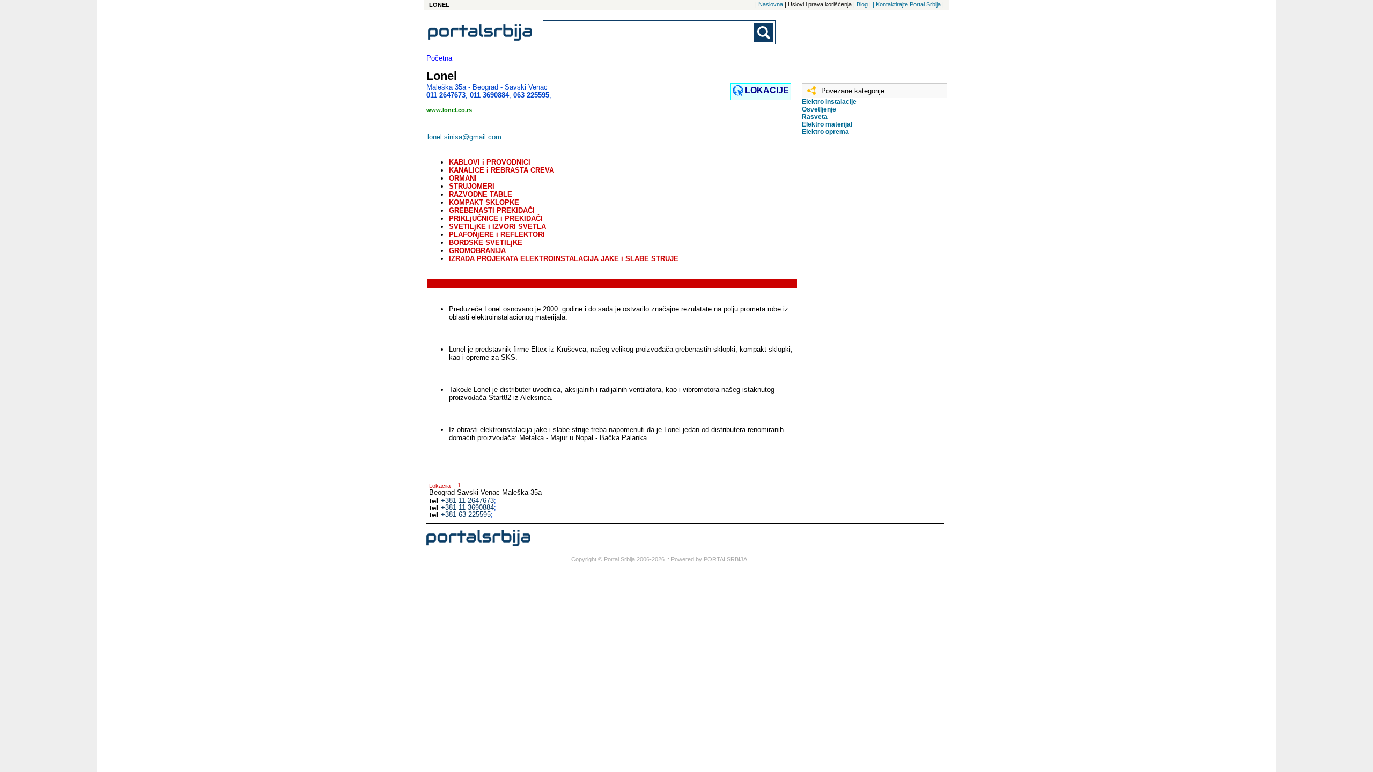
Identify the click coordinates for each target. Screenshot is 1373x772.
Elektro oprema (825, 132)
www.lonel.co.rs (449, 110)
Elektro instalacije (829, 102)
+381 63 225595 (466, 514)
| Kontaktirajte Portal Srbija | (908, 4)
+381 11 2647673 (467, 500)
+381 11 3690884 (467, 507)
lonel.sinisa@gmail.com (464, 137)
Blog (862, 4)
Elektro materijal (827, 124)
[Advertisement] (855, 312)
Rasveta (815, 117)
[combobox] (649, 32)
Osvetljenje (819, 109)
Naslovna (770, 4)
